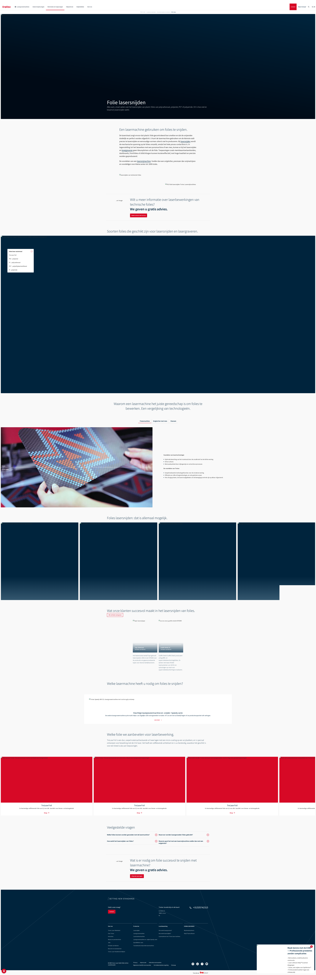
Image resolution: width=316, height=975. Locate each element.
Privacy (135, 962)
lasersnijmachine (144, 161)
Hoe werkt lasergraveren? (165, 930)
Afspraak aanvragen (137, 876)
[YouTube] (206, 964)
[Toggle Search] (308, 7)
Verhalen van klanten (113, 945)
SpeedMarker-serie (138, 942)
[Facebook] (202, 964)
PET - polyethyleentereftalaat (18, 266)
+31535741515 (200, 907)
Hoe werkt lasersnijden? (165, 933)
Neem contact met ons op (139, 215)
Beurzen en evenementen (114, 948)
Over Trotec (111, 933)
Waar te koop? (302, 7)
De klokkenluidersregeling (161, 965)
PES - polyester (13, 259)
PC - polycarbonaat (14, 262)
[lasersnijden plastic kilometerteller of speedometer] (39, 561)
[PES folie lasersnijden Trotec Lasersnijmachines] (181, 184)
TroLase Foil (12, 255)
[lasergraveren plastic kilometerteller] (276, 561)
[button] (4, 971)
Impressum (143, 962)
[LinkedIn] (197, 964)
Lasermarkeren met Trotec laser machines (169, 936)
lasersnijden (185, 141)
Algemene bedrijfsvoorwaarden (142, 965)
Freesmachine (145, 421)
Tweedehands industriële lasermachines (143, 945)
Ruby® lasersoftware (189, 933)
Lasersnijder (136, 930)
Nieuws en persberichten (114, 939)
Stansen (173, 421)
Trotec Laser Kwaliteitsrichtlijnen (116, 951)
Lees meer (158, 709)
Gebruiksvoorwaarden (155, 962)
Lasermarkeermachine (139, 936)
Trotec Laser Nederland (114, 930)
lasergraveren (127, 150)
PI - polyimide (13, 270)
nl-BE (313, 7)
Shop (45, 813)
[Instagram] (193, 964)
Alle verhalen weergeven (115, 615)
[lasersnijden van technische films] (118, 561)
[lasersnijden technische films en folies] (197, 561)
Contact (293, 7)
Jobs (109, 942)
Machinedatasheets (189, 930)
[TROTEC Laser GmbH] (6, 7)
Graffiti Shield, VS (171, 646)
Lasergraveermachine (138, 933)
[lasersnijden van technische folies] (138, 175)
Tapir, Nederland (145, 646)
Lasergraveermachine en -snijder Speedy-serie (145, 939)
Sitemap (173, 965)
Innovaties (110, 936)
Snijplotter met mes (160, 421)
